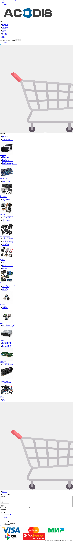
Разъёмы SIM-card (4, 290)
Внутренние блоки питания (6, 217)
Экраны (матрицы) (4, 23)
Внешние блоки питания (5, 215)
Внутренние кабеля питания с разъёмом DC (8, 221)
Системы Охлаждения (5, 27)
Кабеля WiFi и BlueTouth (5, 240)
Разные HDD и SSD (5, 308)
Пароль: (2, 502)
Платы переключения (5, 264)
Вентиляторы (4, 198)
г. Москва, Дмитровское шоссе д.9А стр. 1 (6, 0)
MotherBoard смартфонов (5, 157)
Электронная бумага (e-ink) (6, 139)
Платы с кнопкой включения (6, 262)
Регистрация (5, 4)
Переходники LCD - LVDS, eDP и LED (7, 140)
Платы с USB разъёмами (5, 263)
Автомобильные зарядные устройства (7, 216)
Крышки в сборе (4, 138)
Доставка (3, 398)
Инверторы (2, 195)
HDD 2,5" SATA (4, 307)
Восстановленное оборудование (6, 382)
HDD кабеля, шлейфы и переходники (7, 241)
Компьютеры (4, 37)
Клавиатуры (4, 180)
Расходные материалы (5, 381)
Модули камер (4, 265)
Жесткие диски (2, 304)
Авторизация (6, 3)
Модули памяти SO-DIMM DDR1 (7, 341)
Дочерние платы (4, 30)
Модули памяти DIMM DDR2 (6, 345)
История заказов (6, 517)
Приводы (3, 32)
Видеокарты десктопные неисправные (7, 364)
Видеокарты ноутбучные (5, 363)
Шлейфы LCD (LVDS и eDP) (6, 237)
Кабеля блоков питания (5, 287)
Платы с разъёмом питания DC (6, 220)
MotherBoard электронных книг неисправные (8, 162)
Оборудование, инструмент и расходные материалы (9, 35)
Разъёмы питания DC (5, 219)
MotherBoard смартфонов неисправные (7, 161)
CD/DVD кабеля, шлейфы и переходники (8, 242)
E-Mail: (2, 500)
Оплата (3, 399)
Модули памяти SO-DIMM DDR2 (7, 342)
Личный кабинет (4, 492)
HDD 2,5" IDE (4, 306)
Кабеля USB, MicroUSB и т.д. (6, 244)
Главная (3, 491)
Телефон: (2, 505)
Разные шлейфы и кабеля (5, 245)
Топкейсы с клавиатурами (6, 181)
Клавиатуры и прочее (5, 25)
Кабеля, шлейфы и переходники (5, 236)
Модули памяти (4, 33)
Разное (3, 36)
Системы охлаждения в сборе (6, 199)
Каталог (2, 134)
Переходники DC (4, 243)
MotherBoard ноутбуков (5, 159)
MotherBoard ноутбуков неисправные (7, 163)
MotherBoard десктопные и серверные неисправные (9, 164)
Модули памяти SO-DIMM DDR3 (7, 343)
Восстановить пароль (11, 510)
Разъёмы (3, 31)
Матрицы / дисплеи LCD (5, 136)
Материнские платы (5, 24)
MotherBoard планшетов (5, 158)
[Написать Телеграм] (0, 44)
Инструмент (4, 380)
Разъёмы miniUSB (4, 288)
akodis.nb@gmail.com (16, 0)
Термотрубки (4, 200)
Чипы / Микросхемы (5, 26)
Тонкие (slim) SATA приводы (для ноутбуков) (8, 325)
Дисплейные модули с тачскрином (7, 137)
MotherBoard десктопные (5, 160)
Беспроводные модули (5, 268)
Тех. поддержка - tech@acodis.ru (23, 0)
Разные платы (4, 267)
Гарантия (3, 400)
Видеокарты (2, 362)
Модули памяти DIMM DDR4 (6, 347)
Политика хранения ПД (7, 514)
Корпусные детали (4, 34)
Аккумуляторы (4, 29)
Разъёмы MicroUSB (5, 289)
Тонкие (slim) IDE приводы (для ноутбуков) (8, 324)
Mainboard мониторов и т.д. (6, 156)
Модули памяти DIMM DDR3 (6, 346)
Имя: (1, 497)
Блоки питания (4, 28)
